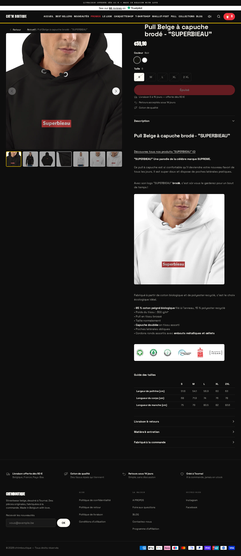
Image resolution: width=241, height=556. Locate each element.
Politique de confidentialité (95, 500)
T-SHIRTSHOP (142, 16)
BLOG (199, 16)
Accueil (48, 16)
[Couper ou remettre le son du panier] (209, 16)
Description (141, 121)
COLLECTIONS (186, 16)
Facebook (191, 507)
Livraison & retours (146, 421)
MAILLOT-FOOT (160, 16)
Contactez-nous (142, 521)
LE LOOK (107, 16)
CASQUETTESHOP (123, 16)
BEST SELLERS (64, 16)
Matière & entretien (146, 432)
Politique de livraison (91, 514)
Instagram (192, 500)
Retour (17, 29)
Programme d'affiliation (146, 528)
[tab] (13, 159)
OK (63, 523)
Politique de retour (90, 507)
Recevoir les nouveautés (20, 515)
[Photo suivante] (116, 91)
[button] (138, 30)
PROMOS (96, 16)
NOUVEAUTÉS (81, 16)
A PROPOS (138, 500)
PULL (174, 16)
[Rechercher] (218, 16)
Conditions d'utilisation (92, 521)
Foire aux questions (144, 507)
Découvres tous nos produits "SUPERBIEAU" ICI (164, 151)
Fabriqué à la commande (149, 442)
